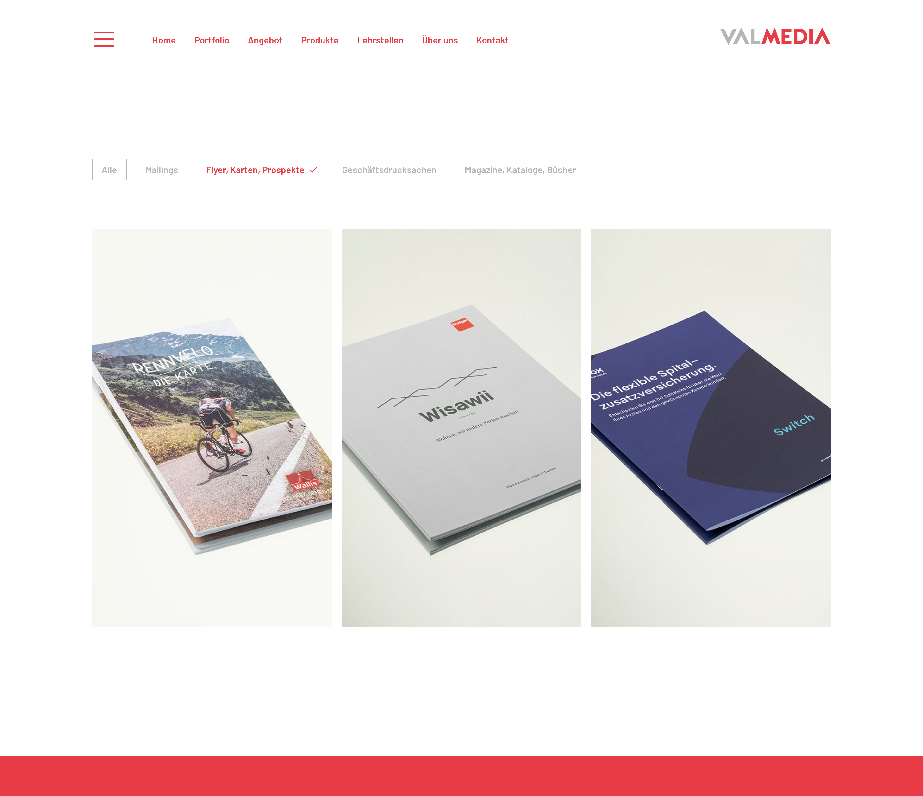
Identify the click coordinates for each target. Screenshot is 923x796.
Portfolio (211, 39)
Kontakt (492, 39)
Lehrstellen (380, 39)
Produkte (320, 39)
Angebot (265, 39)
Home (164, 39)
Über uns (440, 39)
